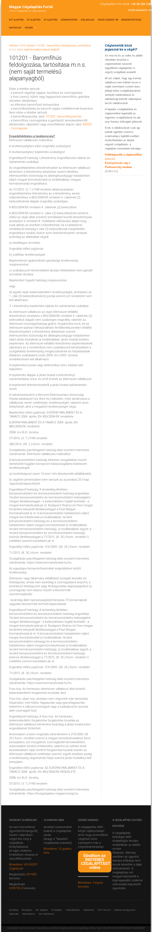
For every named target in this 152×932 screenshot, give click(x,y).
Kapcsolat (15, 27)
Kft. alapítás (42, 910)
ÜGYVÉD (31, 874)
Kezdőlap (13, 910)
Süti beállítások (46, 914)
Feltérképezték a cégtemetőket (123, 154)
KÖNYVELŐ (16, 888)
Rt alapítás (50, 20)
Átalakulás (87, 20)
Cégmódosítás (69, 20)
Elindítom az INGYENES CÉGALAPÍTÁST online (95, 861)
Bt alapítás (34, 20)
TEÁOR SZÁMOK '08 (108, 20)
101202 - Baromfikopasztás (64, 116)
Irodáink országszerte (124, 910)
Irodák (29, 27)
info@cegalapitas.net (140, 9)
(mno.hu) (110, 158)
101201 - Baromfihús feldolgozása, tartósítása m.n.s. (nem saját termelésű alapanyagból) (47, 68)
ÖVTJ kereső (104, 910)
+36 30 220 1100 (141, 4)
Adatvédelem (28, 914)
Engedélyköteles (131, 20)
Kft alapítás (16, 20)
